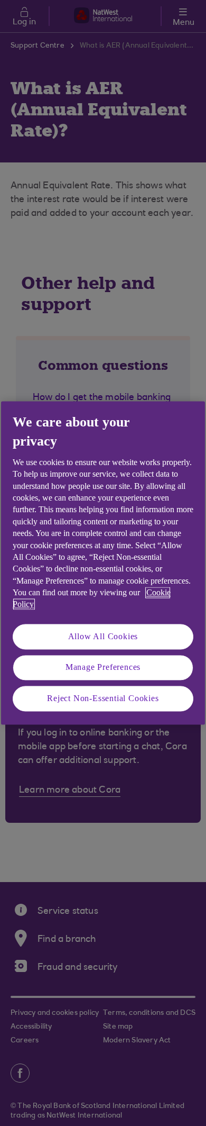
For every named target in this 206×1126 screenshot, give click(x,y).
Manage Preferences (103, 667)
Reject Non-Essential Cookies (102, 698)
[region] (103, 562)
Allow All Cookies (103, 636)
